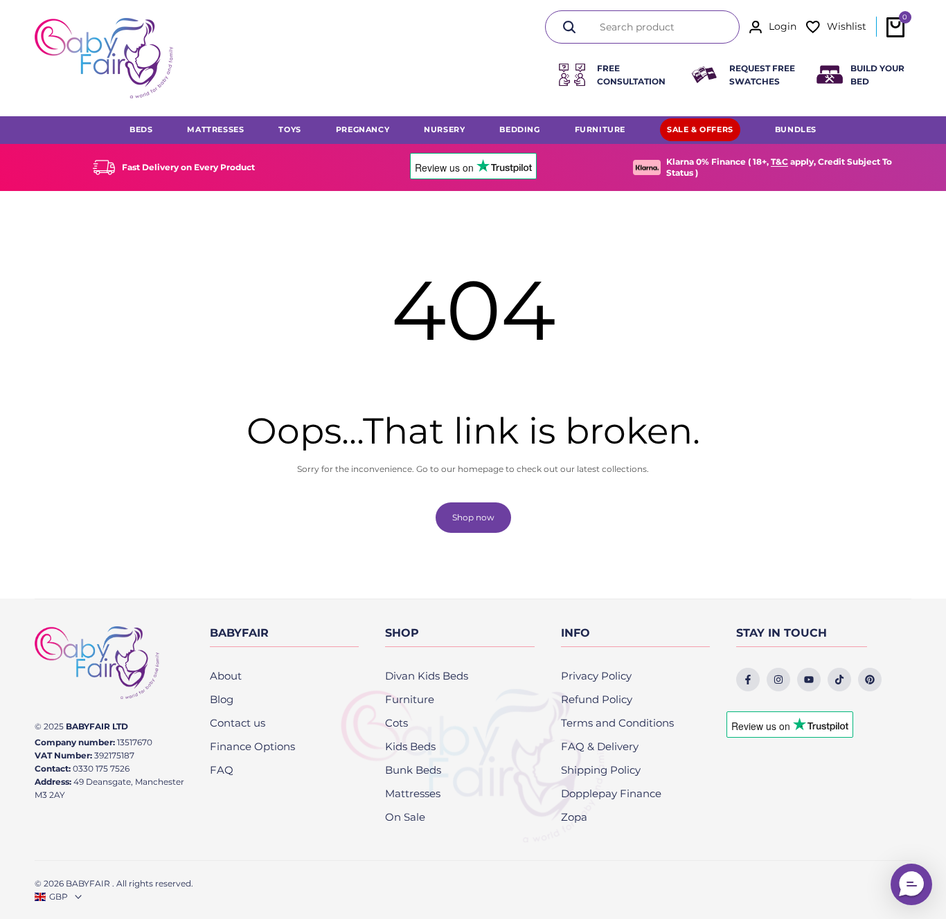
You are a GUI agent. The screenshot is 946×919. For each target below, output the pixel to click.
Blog (221, 699)
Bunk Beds (413, 769)
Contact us (237, 722)
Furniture (409, 699)
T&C (779, 161)
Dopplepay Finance (611, 793)
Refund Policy (596, 699)
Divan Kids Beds (426, 675)
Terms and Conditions (617, 722)
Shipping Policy (601, 769)
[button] (911, 884)
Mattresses (412, 793)
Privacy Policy (596, 675)
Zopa (574, 817)
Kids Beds (410, 746)
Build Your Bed (877, 75)
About (226, 675)
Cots (396, 722)
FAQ (221, 769)
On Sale (405, 817)
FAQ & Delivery (600, 746)
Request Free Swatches (762, 75)
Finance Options (252, 746)
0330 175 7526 (101, 768)
